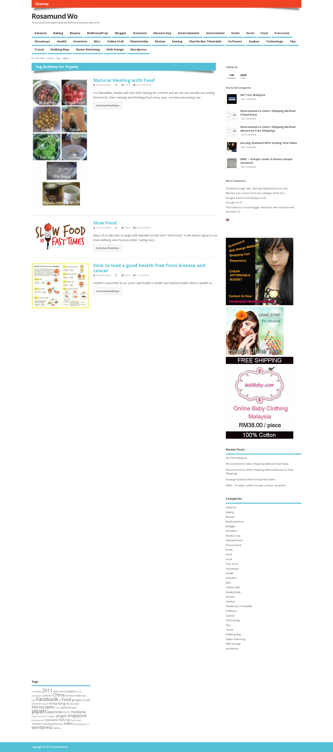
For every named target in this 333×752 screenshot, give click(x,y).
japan (39, 711)
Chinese (70, 695)
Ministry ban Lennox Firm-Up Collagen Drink (252, 193)
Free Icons (282, 33)
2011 (47, 690)
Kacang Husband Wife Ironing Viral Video (268, 143)
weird (86, 724)
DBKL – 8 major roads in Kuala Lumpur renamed (255, 485)
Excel (250, 33)
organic (52, 716)
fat (60, 700)
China (59, 695)
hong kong (57, 703)
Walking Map (59, 49)
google (76, 700)
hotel (57, 707)
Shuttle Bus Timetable (205, 41)
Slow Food (105, 222)
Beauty (75, 33)
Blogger (120, 33)
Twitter (37, 724)
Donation (140, 33)
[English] (227, 220)
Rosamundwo (103, 85)
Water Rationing (88, 49)
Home (50, 58)
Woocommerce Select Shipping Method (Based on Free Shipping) (267, 128)
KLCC (66, 712)
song (34, 720)
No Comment (143, 85)
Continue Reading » (108, 105)
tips (61, 719)
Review (160, 41)
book (78, 691)
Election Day (162, 33)
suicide (40, 720)
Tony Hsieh (76, 720)
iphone (66, 707)
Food (264, 33)
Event (235, 33)
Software (235, 41)
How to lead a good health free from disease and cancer (149, 267)
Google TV (232, 202)
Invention (80, 41)
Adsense (40, 33)
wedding (78, 724)
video (68, 723)
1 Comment (142, 275)
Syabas (254, 41)
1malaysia (36, 691)
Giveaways (42, 41)
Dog (33, 700)
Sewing (177, 41)
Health (61, 41)
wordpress (138, 49)
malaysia (78, 711)
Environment (215, 33)
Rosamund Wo (54, 16)
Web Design (115, 49)
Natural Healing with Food (124, 80)
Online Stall (115, 41)
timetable (51, 720)
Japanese (54, 711)
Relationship (139, 41)
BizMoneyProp (97, 33)
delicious (81, 695)
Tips (293, 41)
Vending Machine (53, 724)
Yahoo (57, 728)
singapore (77, 715)
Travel (39, 49)
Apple (71, 691)
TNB (68, 720)
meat (34, 716)
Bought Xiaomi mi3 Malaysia (243, 198)
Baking (58, 33)
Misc (97, 41)
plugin (61, 715)
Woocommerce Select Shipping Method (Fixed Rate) (257, 463)
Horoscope (72, 703)
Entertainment (188, 33)
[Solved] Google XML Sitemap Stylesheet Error (254, 188)
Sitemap (42, 4)
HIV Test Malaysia (252, 95)
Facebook (47, 699)
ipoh (73, 707)
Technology (274, 41)
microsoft (42, 716)
